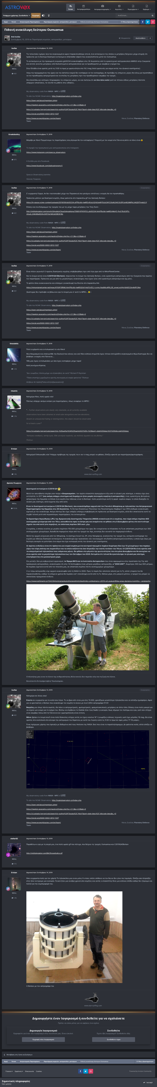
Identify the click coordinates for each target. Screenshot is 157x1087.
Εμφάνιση (18, 1071)
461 (15, 74)
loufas (17, 37)
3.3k (15, 369)
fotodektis (14, 343)
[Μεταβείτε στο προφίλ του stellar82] (14, 850)
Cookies (39, 1071)
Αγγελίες (118, 9)
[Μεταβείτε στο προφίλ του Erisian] (14, 460)
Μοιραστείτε (125, 38)
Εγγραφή (35, 15)
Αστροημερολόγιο (83, 9)
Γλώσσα (9, 1071)
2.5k (15, 416)
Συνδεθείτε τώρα (113, 1039)
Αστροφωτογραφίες (101, 9)
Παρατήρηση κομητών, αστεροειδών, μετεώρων (52, 39)
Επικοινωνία (29, 1071)
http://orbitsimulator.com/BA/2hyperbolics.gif (44, 853)
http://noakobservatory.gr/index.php (66, 96)
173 (14, 864)
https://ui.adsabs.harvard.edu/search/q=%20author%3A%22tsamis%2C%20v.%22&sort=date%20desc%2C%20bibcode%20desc (77, 431)
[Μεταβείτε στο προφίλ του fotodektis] (14, 355)
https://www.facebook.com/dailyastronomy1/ (44, 166)
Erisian (14, 449)
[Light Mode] (48, 15)
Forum (70, 9)
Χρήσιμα (146, 9)
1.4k (15, 474)
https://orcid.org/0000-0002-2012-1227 (42, 114)
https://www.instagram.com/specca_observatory (45, 152)
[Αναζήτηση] (152, 15)
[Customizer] (43, 15)
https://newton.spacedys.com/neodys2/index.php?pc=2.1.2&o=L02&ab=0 (56, 105)
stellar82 (14, 838)
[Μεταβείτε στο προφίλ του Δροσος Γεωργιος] (14, 494)
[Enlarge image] (142, 140)
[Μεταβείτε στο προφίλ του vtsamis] (14, 402)
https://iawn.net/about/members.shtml (41, 100)
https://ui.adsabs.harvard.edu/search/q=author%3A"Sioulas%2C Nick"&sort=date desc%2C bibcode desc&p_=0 (71, 109)
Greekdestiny (14, 134)
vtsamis (14, 391)
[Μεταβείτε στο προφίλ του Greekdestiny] (14, 145)
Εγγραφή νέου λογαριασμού (43, 1039)
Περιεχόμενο (133, 9)
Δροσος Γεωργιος (14, 483)
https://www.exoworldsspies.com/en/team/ (43, 118)
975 (15, 160)
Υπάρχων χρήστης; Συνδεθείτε (16, 15)
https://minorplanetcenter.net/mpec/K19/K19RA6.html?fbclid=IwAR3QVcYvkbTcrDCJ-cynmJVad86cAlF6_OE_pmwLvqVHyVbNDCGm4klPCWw (83, 287)
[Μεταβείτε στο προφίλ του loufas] (7, 38)
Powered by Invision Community (140, 1071)
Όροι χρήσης (6, 1084)
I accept (149, 1082)
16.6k (15, 508)
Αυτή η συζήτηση (141, 15)
